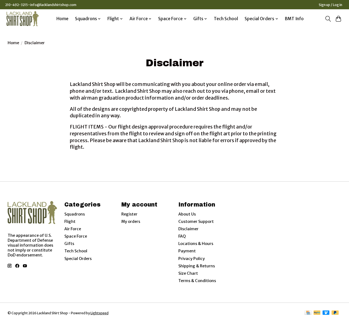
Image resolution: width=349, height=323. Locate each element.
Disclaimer (188, 228)
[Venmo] (326, 313)
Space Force (75, 236)
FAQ (182, 236)
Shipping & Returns (196, 266)
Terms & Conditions (197, 280)
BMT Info (294, 18)
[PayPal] (317, 313)
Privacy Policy (191, 258)
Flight (70, 221)
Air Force (72, 228)
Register (129, 214)
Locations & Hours (195, 243)
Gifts (69, 243)
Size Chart (188, 273)
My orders (130, 221)
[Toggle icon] (328, 19)
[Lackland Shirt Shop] (23, 18)
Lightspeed (100, 313)
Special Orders (78, 258)
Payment (187, 251)
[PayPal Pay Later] (335, 313)
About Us (187, 214)
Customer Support (196, 221)
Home (62, 18)
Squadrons (74, 214)
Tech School (226, 18)
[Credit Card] (308, 313)
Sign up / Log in (330, 5)
